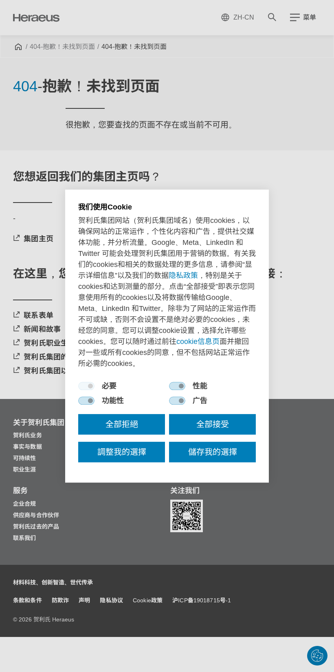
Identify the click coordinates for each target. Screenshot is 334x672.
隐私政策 (183, 275)
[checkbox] (86, 386)
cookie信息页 (198, 341)
